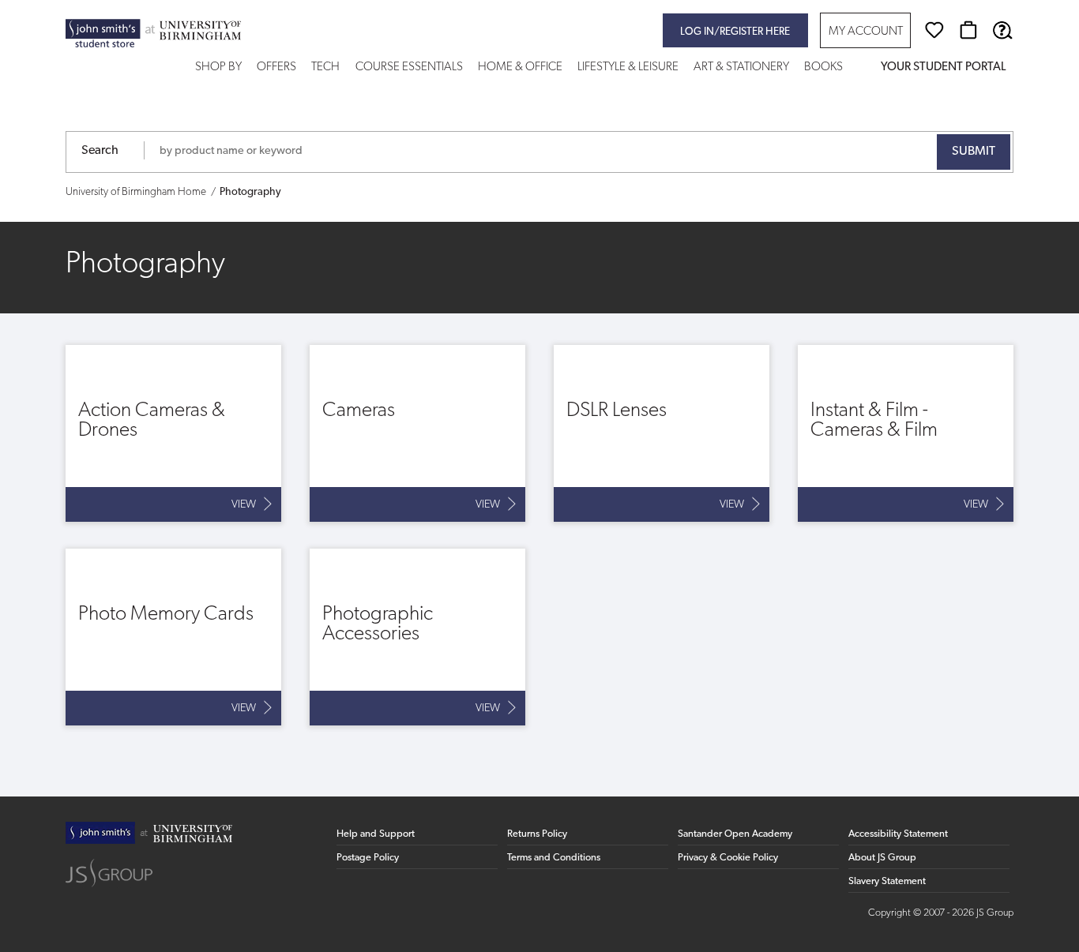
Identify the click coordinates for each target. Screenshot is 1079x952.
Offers (276, 67)
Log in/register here (735, 32)
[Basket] (968, 30)
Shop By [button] (218, 67)
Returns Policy (537, 834)
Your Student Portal (943, 67)
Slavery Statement (887, 881)
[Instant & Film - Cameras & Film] (905, 433)
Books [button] (823, 67)
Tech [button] (325, 67)
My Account (866, 32)
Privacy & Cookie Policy (728, 858)
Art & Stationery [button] (741, 67)
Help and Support (375, 834)
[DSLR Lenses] (661, 433)
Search (99, 150)
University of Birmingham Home (136, 192)
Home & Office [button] (520, 67)
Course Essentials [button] (409, 67)
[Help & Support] (1002, 30)
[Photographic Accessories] (417, 637)
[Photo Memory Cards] (173, 637)
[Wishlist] (934, 30)
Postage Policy (367, 858)
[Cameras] (417, 433)
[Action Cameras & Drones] (173, 433)
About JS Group (882, 858)
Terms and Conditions (553, 858)
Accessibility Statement (898, 834)
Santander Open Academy (735, 834)
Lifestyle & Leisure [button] (628, 67)
